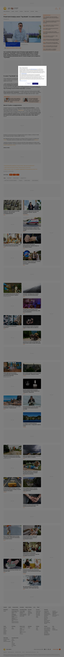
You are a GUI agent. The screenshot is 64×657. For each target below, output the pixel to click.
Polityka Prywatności (24, 73)
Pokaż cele (28, 83)
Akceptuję (35, 83)
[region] (32, 76)
